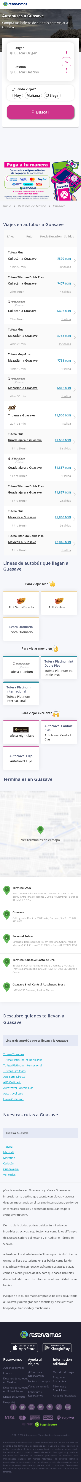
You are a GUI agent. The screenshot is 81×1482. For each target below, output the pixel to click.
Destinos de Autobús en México (15, 1380)
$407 (64, 283)
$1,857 (63, 467)
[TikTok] (59, 1407)
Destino (20, 67)
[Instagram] (31, 1407)
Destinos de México (32, 206)
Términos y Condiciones (60, 1388)
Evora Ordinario (13, 1099)
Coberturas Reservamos (35, 1393)
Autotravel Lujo (13, 1093)
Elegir (54, 95)
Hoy (17, 95)
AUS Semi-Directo (14, 1077)
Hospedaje (9, 1402)
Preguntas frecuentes (59, 1379)
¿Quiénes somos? (13, 1368)
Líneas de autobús (14, 1396)
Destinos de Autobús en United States (15, 1389)
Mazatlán (9, 1158)
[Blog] (68, 1407)
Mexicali (8, 1152)
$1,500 (63, 415)
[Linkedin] (40, 1407)
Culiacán (8, 1163)
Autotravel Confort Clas (18, 1088)
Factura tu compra (39, 1381)
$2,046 (63, 542)
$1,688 (63, 440)
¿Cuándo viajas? (24, 89)
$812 (64, 388)
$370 (64, 258)
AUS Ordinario (12, 1082)
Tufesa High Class (14, 1071)
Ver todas (9, 1175)
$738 (64, 336)
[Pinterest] (49, 1407)
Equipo (7, 1373)
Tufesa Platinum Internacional (22, 1065)
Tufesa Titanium (13, 1054)
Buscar (42, 112)
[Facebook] (13, 1407)
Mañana (33, 95)
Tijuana (8, 1146)
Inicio (7, 206)
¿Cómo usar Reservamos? (36, 1374)
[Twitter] (22, 1407)
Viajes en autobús (38, 1386)
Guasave (59, 206)
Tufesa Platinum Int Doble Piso (23, 1060)
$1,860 (63, 517)
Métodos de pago (63, 1372)
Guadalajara (11, 1169)
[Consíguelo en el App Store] (23, 1347)
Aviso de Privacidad (64, 1395)
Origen (19, 48)
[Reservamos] (15, 4)
